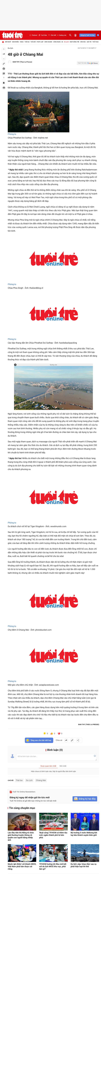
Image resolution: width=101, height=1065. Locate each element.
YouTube (44, 35)
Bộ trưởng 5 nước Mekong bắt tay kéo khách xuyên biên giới (84, 833)
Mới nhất (8, 42)
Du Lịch (29, 780)
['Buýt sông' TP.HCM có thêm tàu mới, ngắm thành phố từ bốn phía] (53, 821)
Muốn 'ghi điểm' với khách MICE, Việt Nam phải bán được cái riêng (22, 866)
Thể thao (95, 42)
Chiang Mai (41, 780)
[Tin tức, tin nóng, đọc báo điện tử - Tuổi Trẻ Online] (12, 35)
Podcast (34, 35)
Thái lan (19, 780)
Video (22, 42)
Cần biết (53, 35)
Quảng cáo (62, 35)
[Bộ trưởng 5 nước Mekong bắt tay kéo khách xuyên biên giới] (85, 821)
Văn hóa (83, 42)
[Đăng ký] (85, 799)
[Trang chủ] (3, 42)
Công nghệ (56, 42)
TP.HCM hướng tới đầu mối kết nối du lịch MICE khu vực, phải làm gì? (52, 866)
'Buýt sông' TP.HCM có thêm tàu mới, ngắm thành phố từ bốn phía (53, 835)
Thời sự (27, 42)
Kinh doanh (48, 42)
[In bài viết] (4, 88)
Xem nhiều (15, 42)
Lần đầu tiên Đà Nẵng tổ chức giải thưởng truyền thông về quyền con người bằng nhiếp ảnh (21, 836)
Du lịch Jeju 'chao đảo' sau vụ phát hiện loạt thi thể (83, 865)
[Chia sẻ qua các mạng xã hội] (78, 740)
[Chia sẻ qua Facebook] (66, 740)
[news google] (88, 63)
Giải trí (89, 42)
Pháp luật (40, 42)
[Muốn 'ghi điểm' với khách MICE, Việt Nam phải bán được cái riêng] (22, 853)
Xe (62, 42)
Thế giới (33, 42)
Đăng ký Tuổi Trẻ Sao (87, 35)
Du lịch (66, 42)
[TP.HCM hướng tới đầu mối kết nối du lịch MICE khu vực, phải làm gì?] (53, 853)
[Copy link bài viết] (72, 740)
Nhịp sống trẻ (74, 42)
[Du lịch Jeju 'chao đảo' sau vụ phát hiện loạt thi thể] (85, 853)
